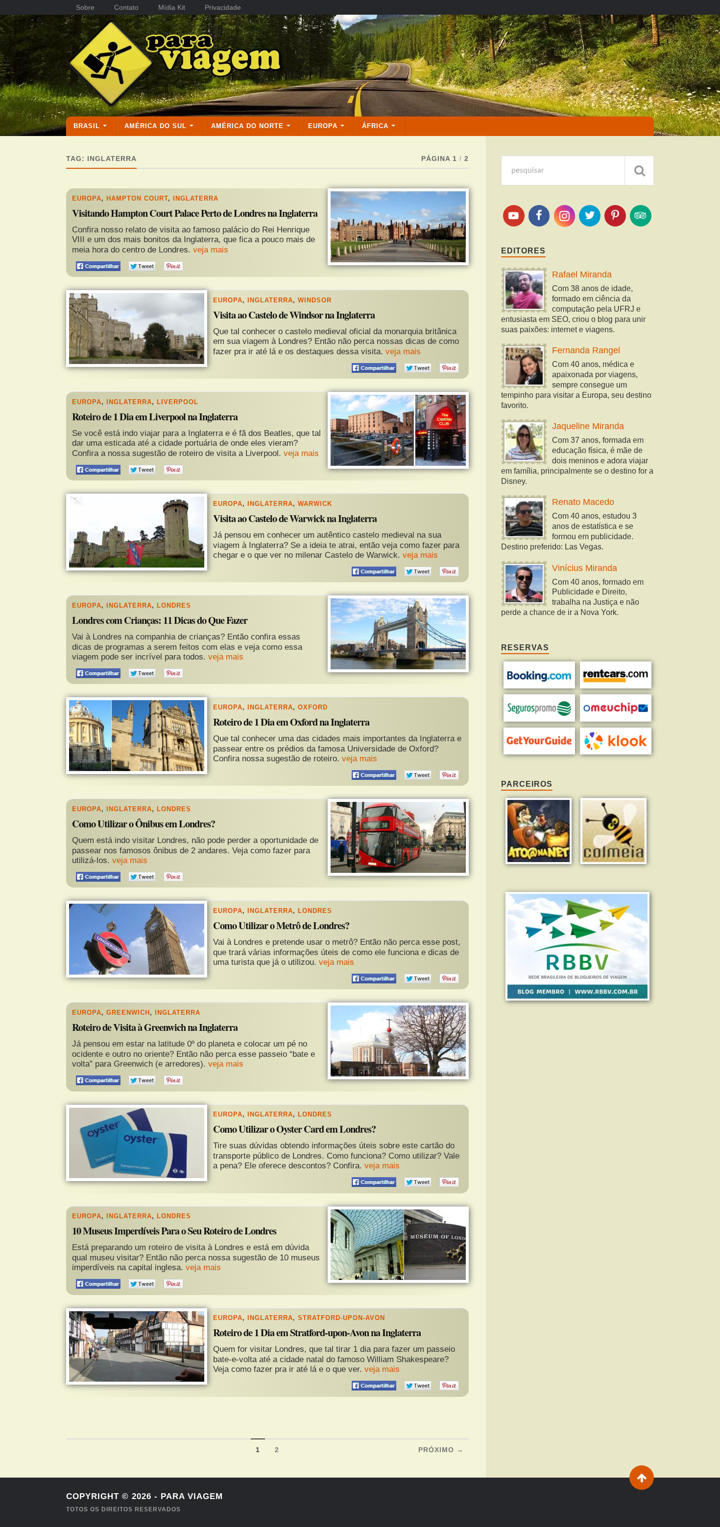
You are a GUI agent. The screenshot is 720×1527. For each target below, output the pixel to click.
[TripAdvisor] (640, 216)
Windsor (315, 300)
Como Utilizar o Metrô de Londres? (281, 926)
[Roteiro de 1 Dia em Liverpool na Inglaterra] (398, 430)
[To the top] (641, 1477)
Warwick (315, 503)
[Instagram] (565, 216)
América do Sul (155, 126)
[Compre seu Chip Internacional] (616, 719)
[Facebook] (539, 216)
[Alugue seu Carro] (616, 686)
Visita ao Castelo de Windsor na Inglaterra (294, 315)
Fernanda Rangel (586, 350)
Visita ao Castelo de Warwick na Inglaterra (295, 518)
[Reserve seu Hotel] (540, 686)
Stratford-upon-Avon (341, 1318)
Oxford (313, 707)
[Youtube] (514, 216)
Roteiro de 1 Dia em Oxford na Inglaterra (291, 722)
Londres (174, 605)
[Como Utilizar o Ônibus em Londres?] (398, 837)
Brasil (86, 126)
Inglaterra (195, 198)
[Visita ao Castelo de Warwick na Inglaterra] (136, 532)
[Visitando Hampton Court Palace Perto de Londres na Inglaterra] (398, 226)
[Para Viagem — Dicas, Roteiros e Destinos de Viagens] (213, 65)
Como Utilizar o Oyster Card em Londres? (294, 1129)
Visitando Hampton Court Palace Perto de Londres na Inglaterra (194, 213)
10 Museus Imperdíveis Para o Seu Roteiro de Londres (174, 1231)
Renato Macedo (583, 502)
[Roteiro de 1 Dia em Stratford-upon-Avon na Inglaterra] (136, 1346)
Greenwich (128, 1012)
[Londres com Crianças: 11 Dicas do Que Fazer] (398, 633)
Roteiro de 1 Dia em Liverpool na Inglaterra (155, 417)
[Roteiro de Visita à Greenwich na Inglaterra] (398, 1041)
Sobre (85, 7)
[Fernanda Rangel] (524, 367)
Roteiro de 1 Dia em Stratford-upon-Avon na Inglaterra (317, 1333)
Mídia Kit (171, 7)
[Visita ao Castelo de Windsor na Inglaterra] (136, 328)
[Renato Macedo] (524, 519)
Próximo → (441, 1450)
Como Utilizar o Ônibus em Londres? (143, 824)
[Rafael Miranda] (524, 291)
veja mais (210, 249)
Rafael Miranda (582, 274)
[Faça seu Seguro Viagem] (540, 719)
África (375, 126)
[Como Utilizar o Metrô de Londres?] (136, 939)
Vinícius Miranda (584, 568)
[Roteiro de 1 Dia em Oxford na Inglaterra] (136, 735)
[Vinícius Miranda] (524, 585)
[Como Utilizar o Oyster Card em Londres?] (136, 1143)
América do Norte (247, 126)
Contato (126, 7)
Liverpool (177, 402)
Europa (322, 126)
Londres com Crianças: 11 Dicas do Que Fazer (159, 620)
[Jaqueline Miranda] (524, 443)
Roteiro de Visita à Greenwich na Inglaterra (155, 1027)
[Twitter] (589, 216)
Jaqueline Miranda (588, 426)
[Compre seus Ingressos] (540, 752)
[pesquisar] (639, 170)
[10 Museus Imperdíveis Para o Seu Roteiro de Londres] (398, 1245)
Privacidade (223, 7)
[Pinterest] (615, 216)
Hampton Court (137, 198)
